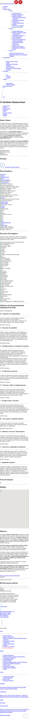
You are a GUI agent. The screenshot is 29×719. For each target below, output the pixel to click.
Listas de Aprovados (17, 27)
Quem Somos (6, 106)
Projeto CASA (16, 45)
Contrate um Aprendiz (14, 53)
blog (7, 75)
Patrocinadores (6, 108)
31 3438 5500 (3, 606)
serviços (11, 50)
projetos (11, 28)
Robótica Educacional (17, 14)
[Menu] (18, 2)
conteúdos (5, 71)
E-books (8, 77)
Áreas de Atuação (7, 112)
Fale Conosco (9, 83)
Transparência (3, 691)
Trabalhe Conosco (10, 84)
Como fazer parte (7, 86)
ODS (4, 111)
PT (4, 87)
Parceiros (5, 110)
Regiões (5, 114)
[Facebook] (3, 622)
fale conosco (2, 702)
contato (5, 79)
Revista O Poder (10, 67)
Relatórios (8, 65)
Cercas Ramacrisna (7, 677)
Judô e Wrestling (16, 38)
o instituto (5, 6)
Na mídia (8, 76)
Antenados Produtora (8, 680)
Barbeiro (14, 24)
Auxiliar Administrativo (18, 23)
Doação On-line (19, 709)
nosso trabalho (6, 9)
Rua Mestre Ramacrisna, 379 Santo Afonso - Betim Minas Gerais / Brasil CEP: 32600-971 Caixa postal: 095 (7, 614)
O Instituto (2, 683)
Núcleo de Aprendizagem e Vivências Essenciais (19, 40)
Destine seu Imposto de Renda (7, 709)
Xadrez (14, 49)
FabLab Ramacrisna (17, 36)
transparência (6, 57)
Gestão (8, 62)
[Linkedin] (4, 625)
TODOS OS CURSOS (18, 25)
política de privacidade (5, 715)
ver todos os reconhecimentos (12, 167)
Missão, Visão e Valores (12, 61)
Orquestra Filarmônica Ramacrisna (17, 43)
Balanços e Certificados (12, 64)
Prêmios (5, 107)
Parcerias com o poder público (13, 68)
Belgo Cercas (18, 54)
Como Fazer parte (4, 705)
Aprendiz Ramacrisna (17, 31)
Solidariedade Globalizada (18, 47)
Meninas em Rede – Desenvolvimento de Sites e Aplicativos (19, 17)
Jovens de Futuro (16, 13)
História (5, 115)
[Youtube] (4, 623)
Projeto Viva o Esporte (17, 46)
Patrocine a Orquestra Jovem (15, 711)
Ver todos (8, 69)
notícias (1, 699)
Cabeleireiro (15, 21)
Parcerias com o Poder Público (21, 697)
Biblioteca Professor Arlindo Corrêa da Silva (19, 33)
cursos (4, 7)
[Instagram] (4, 620)
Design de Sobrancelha (18, 20)
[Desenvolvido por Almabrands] (4, 718)
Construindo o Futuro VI (18, 35)
